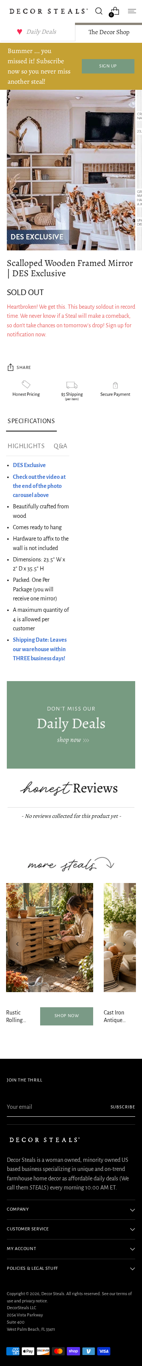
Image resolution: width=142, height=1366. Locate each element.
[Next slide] (124, 944)
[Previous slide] (17, 944)
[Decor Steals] (49, 11)
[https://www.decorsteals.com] (71, 725)
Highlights (26, 446)
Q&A (60, 446)
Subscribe (123, 1107)
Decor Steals (52, 1293)
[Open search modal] (98, 11)
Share (24, 367)
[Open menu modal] (131, 11)
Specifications (31, 421)
